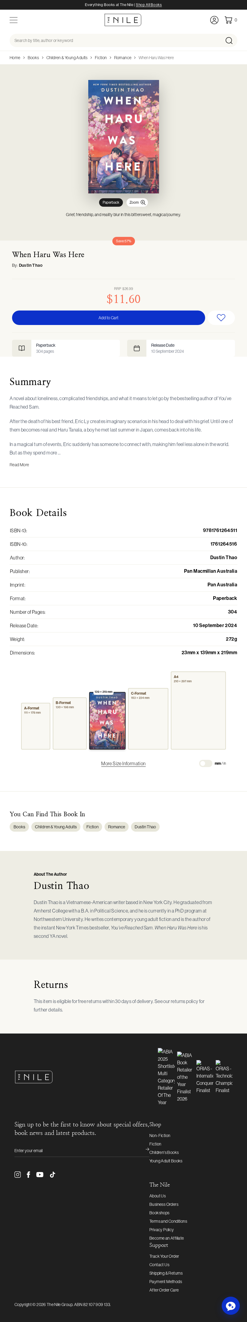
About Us (157, 1195)
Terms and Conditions (168, 1221)
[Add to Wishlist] (221, 318)
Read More (19, 464)
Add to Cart (108, 317)
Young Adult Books (166, 1160)
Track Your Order (164, 1256)
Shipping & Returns (166, 1273)
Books (33, 57)
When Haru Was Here (156, 57)
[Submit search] (230, 40)
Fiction (101, 57)
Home (15, 57)
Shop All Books (149, 5)
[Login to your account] (214, 20)
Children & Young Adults (67, 57)
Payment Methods (165, 1281)
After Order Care (164, 1290)
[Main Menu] (13, 20)
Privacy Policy (161, 1229)
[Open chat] (231, 1306)
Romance (123, 57)
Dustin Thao (30, 265)
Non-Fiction (159, 1135)
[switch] (205, 763)
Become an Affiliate (166, 1238)
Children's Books (164, 1152)
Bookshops (159, 1212)
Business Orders (163, 1204)
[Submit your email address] (143, 1151)
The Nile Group (60, 1304)
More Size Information (123, 763)
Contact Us (159, 1264)
